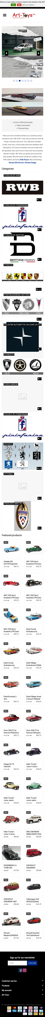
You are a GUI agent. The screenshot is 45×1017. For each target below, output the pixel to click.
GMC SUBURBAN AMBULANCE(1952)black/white (33, 833)
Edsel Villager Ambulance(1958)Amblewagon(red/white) (33, 664)
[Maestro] (40, 1008)
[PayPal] (35, 1013)
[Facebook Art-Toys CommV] (20, 970)
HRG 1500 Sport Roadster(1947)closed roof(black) (33, 596)
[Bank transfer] (30, 1013)
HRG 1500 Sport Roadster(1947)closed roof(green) (33, 563)
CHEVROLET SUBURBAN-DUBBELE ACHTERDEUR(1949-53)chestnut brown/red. (33, 866)
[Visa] (19, 1008)
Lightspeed (37, 1005)
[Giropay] (25, 1011)
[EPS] (35, 1011)
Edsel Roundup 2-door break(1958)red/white (11, 698)
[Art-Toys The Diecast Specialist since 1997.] (27, 15)
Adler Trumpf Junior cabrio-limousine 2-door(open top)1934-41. (31, 799)
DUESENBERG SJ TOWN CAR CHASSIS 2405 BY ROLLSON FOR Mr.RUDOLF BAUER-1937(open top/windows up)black (11, 866)
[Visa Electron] (35, 1008)
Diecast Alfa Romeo (16, 163)
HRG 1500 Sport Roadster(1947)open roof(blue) (11, 630)
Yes (13, 5)
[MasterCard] (14, 1008)
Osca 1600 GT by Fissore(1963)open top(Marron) (33, 731)
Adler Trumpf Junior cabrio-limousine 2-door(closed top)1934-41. (9, 799)
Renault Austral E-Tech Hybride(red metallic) (33, 934)
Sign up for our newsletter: (22, 957)
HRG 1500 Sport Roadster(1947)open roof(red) (11, 596)
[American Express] (14, 1011)
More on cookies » (28, 5)
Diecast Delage (30, 163)
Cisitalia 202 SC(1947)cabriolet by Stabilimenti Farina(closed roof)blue (11, 563)
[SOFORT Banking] (30, 1008)
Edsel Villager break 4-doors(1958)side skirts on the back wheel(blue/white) (33, 698)
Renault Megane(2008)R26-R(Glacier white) (11, 934)
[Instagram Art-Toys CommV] (25, 970)
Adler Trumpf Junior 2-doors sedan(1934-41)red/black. (9, 833)
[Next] (38, 53)
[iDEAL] (9, 1008)
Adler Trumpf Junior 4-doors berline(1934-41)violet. (31, 765)
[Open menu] (4, 15)
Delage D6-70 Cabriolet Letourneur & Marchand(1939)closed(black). (11, 765)
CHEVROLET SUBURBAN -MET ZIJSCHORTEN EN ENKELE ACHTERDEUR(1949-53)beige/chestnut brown (11, 900)
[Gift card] (30, 1011)
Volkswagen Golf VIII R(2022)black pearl (32, 900)
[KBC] (19, 1011)
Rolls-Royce (24, 160)
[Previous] (6, 53)
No (19, 5)
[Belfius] (9, 1011)
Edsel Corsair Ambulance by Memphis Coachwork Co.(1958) (32, 630)
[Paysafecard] (24, 1013)
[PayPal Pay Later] (40, 1013)
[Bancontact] (25, 1008)
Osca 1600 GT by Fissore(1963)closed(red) (11, 731)
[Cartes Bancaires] (40, 1011)
